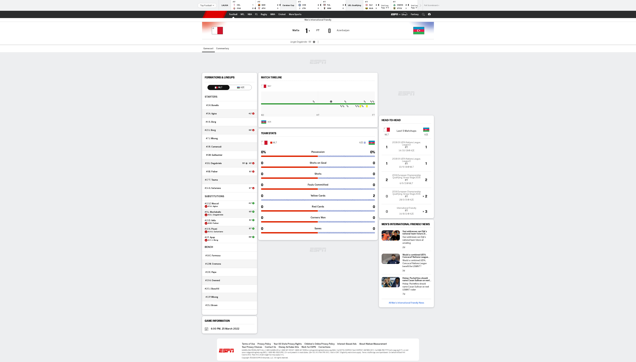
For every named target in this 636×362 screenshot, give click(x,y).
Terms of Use (248, 344)
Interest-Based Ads (347, 344)
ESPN (215, 14)
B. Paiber (213, 171)
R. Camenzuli (215, 147)
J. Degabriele (215, 163)
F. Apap (211, 237)
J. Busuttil (214, 289)
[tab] (219, 87)
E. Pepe (212, 272)
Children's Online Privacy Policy (319, 344)
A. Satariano (215, 188)
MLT (269, 86)
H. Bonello (214, 105)
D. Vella (212, 220)
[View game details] (406, 147)
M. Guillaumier (215, 155)
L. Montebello (214, 212)
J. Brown (213, 305)
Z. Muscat (214, 203)
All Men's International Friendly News (406, 303)
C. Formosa (214, 255)
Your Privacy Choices (252, 347)
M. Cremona (215, 264)
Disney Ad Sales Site (289, 347)
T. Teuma (213, 180)
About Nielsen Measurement (373, 344)
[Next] (420, 5)
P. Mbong (213, 297)
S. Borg (212, 122)
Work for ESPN (308, 347)
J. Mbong (213, 138)
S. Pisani (213, 229)
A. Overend (214, 280)
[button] (423, 14)
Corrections (324, 347)
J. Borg (212, 130)
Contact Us (270, 347)
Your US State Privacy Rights (288, 344)
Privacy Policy (264, 344)
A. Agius (213, 113)
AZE (269, 122)
